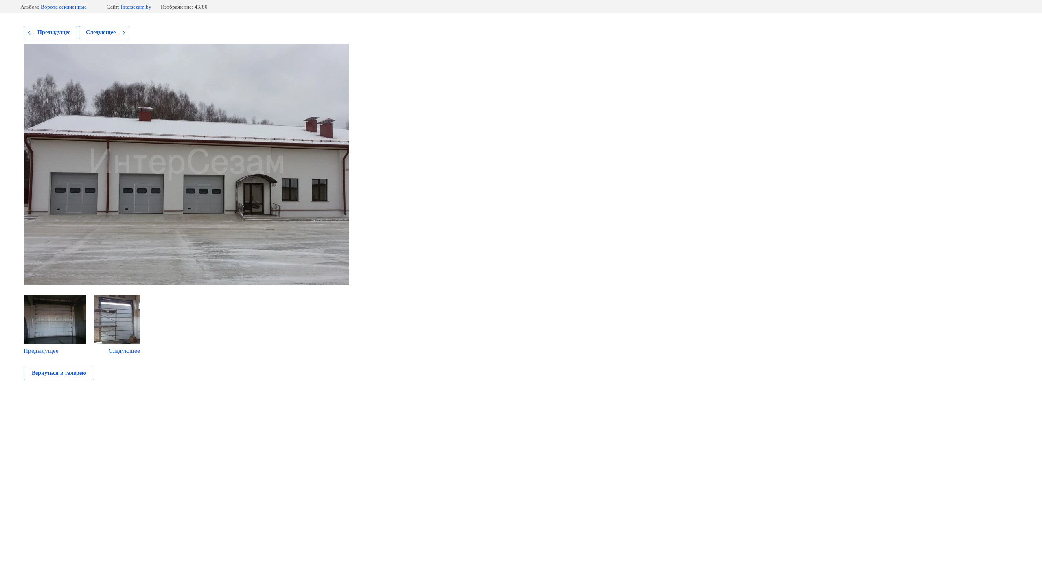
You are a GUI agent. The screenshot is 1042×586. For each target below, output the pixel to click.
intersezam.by (136, 7)
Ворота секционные (64, 7)
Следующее (101, 32)
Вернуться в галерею (59, 373)
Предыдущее (53, 32)
